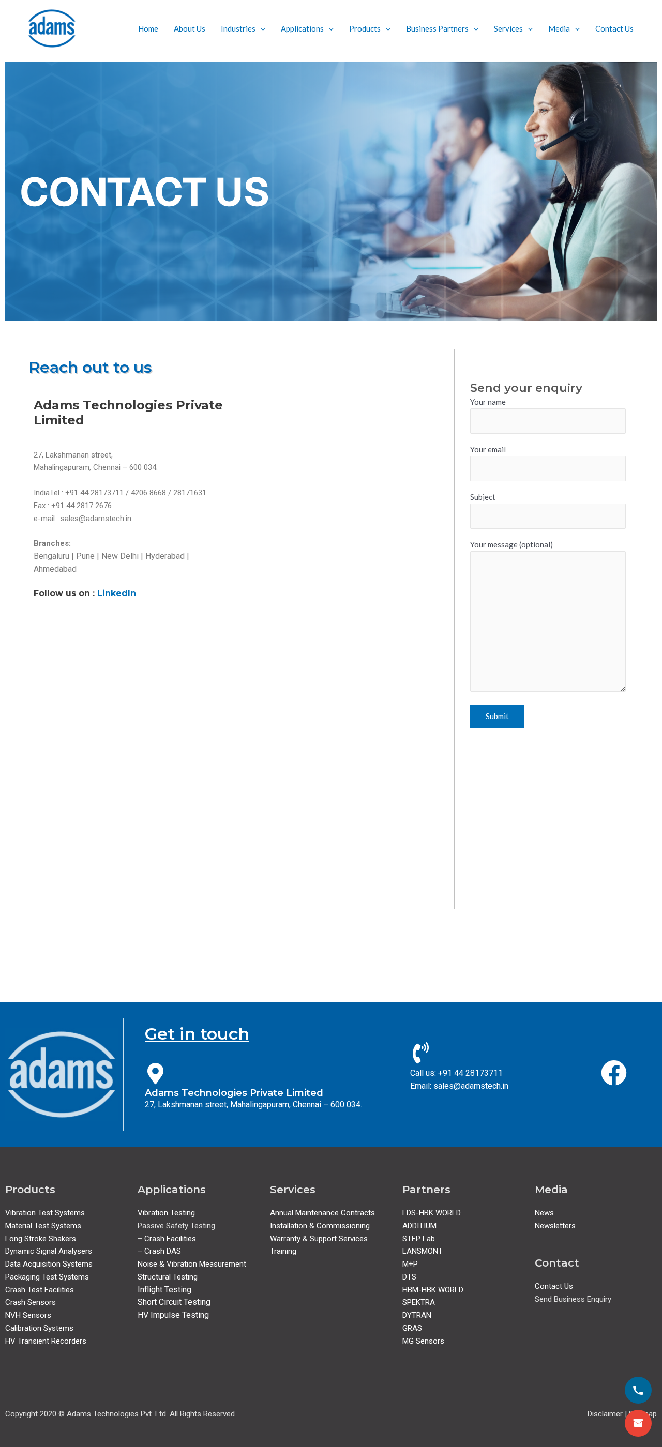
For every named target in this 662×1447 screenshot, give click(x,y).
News (544, 1212)
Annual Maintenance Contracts (322, 1212)
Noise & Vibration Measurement (192, 1264)
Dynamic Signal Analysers (48, 1251)
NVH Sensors (28, 1315)
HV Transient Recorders (45, 1341)
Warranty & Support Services (319, 1238)
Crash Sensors (30, 1302)
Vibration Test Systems (45, 1212)
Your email (488, 449)
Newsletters (555, 1225)
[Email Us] (638, 1423)
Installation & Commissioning (320, 1225)
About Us (189, 28)
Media (559, 28)
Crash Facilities (170, 1238)
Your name (488, 401)
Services (508, 28)
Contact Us (614, 28)
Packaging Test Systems (47, 1277)
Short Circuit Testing (174, 1302)
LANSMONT (422, 1251)
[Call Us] (638, 1390)
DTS (409, 1277)
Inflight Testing (164, 1289)
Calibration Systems (39, 1328)
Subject (482, 496)
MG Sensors (423, 1341)
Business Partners (437, 28)
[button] (260, 28)
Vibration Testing (166, 1212)
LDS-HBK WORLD (431, 1212)
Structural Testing (168, 1277)
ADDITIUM (419, 1225)
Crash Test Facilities (39, 1289)
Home (148, 28)
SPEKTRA (418, 1302)
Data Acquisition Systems (49, 1264)
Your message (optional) (511, 544)
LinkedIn (116, 593)
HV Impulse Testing (173, 1315)
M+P (410, 1264)
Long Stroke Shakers (40, 1238)
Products (365, 28)
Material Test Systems (43, 1225)
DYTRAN (416, 1315)
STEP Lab (418, 1238)
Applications (302, 28)
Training (283, 1251)
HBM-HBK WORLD (432, 1289)
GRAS (412, 1328)
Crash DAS (162, 1251)
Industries (238, 28)
